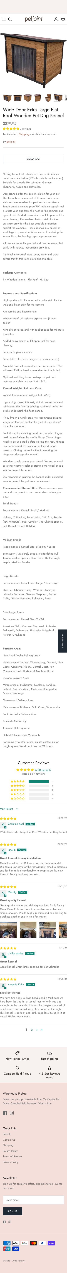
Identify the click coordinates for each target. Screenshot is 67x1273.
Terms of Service (12, 1156)
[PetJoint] (34, 19)
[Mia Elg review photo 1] (8, 929)
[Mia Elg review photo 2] (28, 929)
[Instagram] (12, 1113)
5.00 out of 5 (43, 770)
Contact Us (9, 1140)
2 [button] (32, 1030)
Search (7, 1134)
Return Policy (10, 1151)
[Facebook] (5, 1113)
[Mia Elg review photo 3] (47, 929)
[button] (11, 129)
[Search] (12, 19)
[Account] (55, 19)
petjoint (11, 142)
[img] (8, 819)
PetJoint (21, 1260)
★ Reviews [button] (62, 641)
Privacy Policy (10, 1162)
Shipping (24, 134)
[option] (33, 58)
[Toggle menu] (4, 19)
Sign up (13, 1211)
